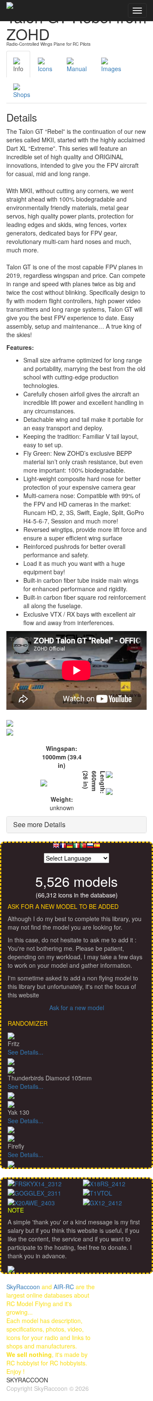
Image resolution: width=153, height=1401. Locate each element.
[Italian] (76, 847)
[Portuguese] (83, 847)
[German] (69, 847)
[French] (63, 847)
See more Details (39, 824)
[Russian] (90, 847)
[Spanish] (97, 847)
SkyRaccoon (23, 1286)
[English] (56, 847)
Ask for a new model (76, 1007)
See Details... (25, 1052)
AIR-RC (64, 1286)
